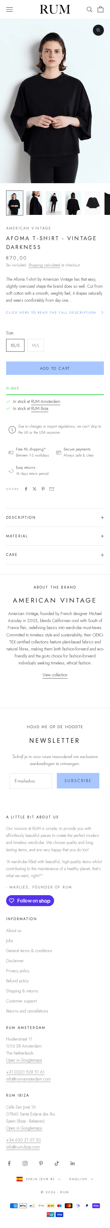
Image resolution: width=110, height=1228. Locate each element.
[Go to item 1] (14, 202)
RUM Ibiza (39, 408)
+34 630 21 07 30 (23, 1140)
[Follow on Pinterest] (41, 1163)
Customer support (21, 1001)
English (78, 1178)
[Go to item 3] (53, 202)
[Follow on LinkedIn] (73, 1163)
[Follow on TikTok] (57, 1163)
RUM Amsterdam (45, 401)
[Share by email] (51, 488)
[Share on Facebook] (26, 488)
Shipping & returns (22, 991)
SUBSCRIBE (78, 780)
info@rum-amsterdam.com (28, 1079)
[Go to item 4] (73, 202)
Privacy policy (17, 971)
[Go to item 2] (34, 202)
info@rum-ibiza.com (23, 1147)
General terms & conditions (29, 951)
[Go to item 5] (92, 202)
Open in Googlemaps (24, 1060)
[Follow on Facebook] (9, 1163)
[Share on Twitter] (34, 488)
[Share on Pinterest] (43, 488)
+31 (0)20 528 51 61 (25, 1072)
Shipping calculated (44, 265)
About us (13, 930)
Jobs (9, 941)
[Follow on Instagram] (25, 1163)
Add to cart (55, 368)
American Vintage (29, 228)
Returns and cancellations (27, 1011)
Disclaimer (15, 961)
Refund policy (17, 981)
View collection (55, 675)
